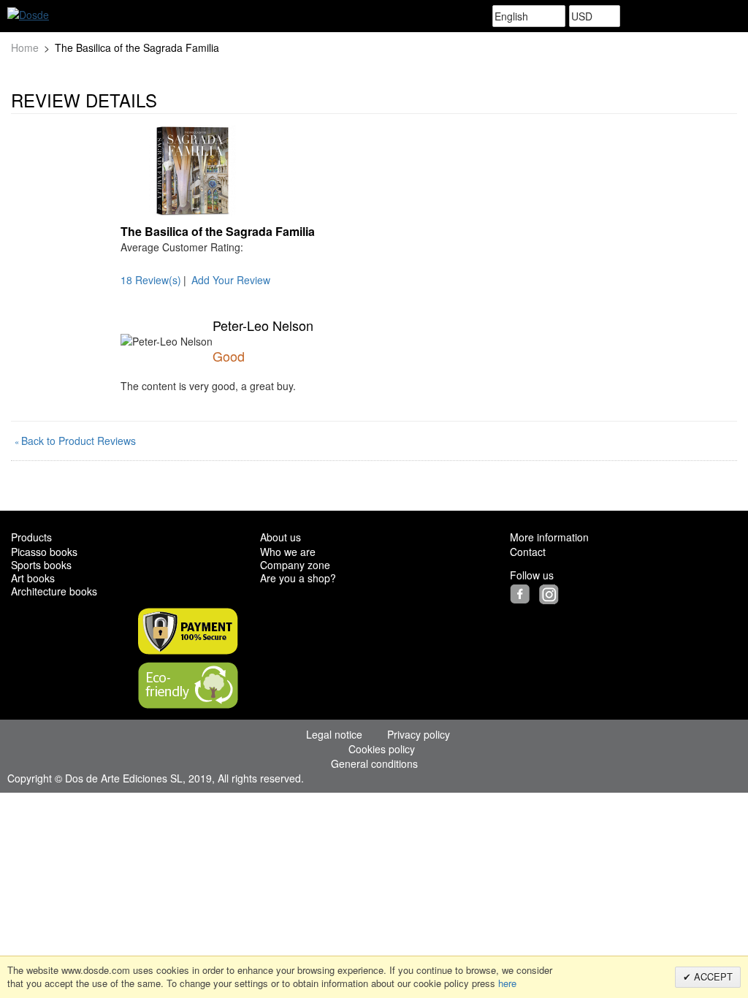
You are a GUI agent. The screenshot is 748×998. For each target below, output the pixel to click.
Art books (33, 578)
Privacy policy (418, 734)
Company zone (295, 564)
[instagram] (550, 592)
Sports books (41, 564)
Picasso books (44, 551)
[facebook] (523, 592)
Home (25, 47)
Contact (528, 551)
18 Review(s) (151, 280)
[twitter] (537, 592)
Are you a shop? (298, 578)
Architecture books (54, 591)
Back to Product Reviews (75, 440)
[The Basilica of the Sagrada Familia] (192, 170)
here (507, 983)
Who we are (288, 551)
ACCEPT (712, 976)
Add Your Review (230, 280)
